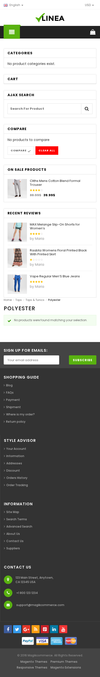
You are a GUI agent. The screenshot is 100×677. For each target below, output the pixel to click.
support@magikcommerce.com (40, 605)
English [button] (15, 5)
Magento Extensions (65, 667)
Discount (13, 470)
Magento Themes (33, 662)
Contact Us (15, 541)
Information (15, 456)
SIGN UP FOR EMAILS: (26, 350)
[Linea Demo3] (50, 17)
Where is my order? (20, 414)
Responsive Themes (32, 667)
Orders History (16, 478)
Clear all (47, 150)
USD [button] (88, 5)
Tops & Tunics (34, 300)
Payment (13, 400)
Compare (18, 150)
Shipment (13, 407)
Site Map (12, 512)
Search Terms (16, 519)
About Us (13, 534)
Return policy (15, 422)
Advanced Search (19, 526)
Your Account (16, 449)
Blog (9, 385)
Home (8, 300)
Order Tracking (17, 485)
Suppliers (13, 548)
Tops (18, 300)
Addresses (14, 463)
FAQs (10, 392)
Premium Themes (63, 662)
